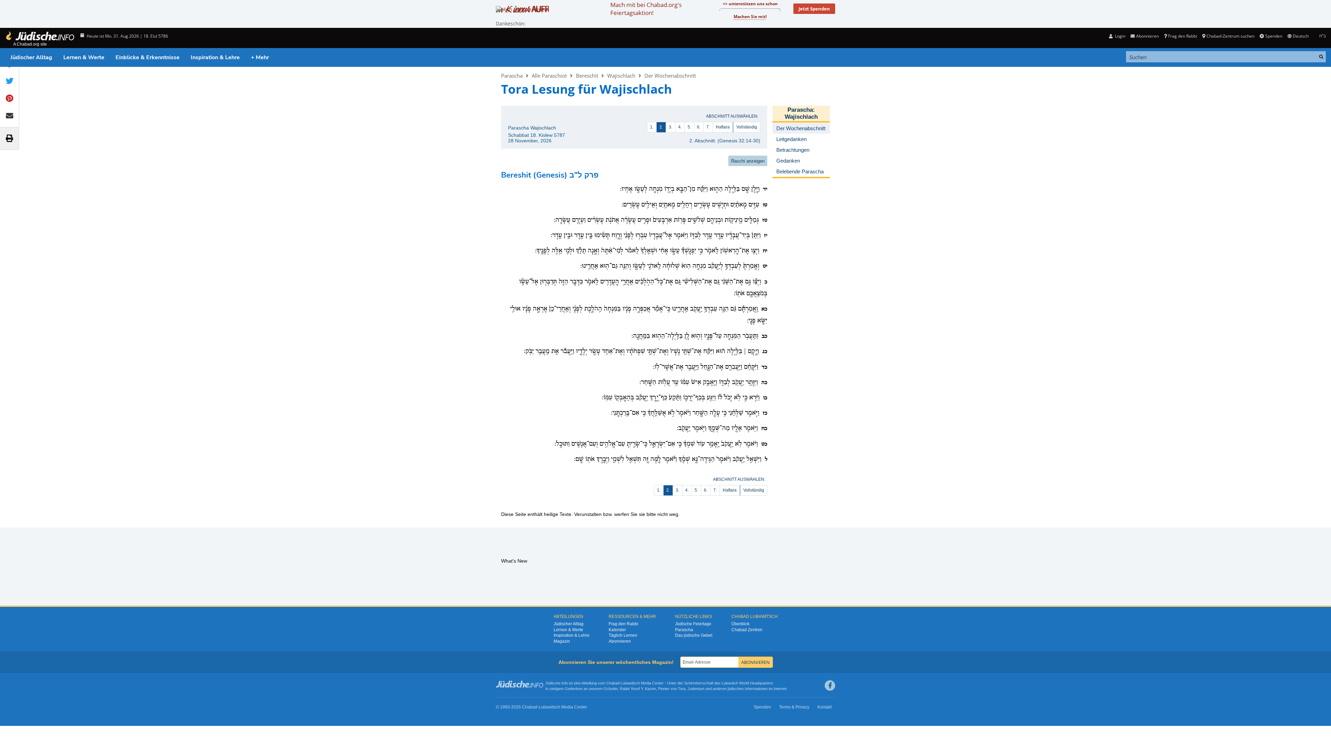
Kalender (617, 629)
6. (698, 127)
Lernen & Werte (83, 57)
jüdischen (736, 689)
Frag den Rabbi (1182, 36)
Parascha (512, 75)
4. (680, 127)
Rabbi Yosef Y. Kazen (638, 689)
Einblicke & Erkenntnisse (148, 57)
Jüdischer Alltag (31, 57)
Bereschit (587, 75)
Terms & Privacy (794, 707)
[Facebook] (830, 685)
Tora (682, 689)
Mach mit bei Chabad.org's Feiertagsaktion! (646, 9)
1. (651, 127)
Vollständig (746, 127)
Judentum (696, 689)
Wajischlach (621, 75)
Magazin (562, 641)
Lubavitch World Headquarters (747, 683)
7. (708, 127)
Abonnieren (620, 641)
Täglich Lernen (623, 635)
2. (661, 127)
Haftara (723, 127)
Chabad (612, 683)
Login (1119, 36)
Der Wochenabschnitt (670, 75)
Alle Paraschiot (549, 75)
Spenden (1273, 36)
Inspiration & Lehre (215, 57)
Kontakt (824, 707)
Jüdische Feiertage (693, 623)
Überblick (740, 623)
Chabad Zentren (746, 629)
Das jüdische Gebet (693, 635)
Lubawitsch (630, 683)
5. (689, 127)
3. (670, 127)
